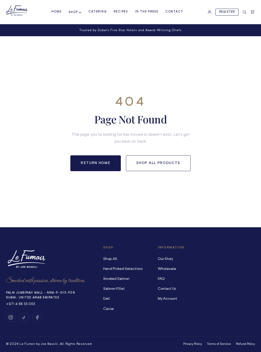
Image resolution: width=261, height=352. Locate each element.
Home (56, 11)
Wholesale (167, 269)
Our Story (165, 259)
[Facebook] (37, 317)
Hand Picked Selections (123, 269)
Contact (174, 11)
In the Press (146, 11)
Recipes (121, 11)
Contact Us (167, 289)
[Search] (244, 12)
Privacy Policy (192, 344)
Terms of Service (219, 344)
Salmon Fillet (114, 289)
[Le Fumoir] (17, 11)
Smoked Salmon (116, 279)
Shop (73, 12)
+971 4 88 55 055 (20, 304)
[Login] (209, 12)
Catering (97, 11)
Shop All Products (158, 163)
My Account (167, 298)
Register (227, 12)
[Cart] (252, 12)
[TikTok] (24, 317)
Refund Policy (245, 344)
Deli (106, 298)
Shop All (110, 259)
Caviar (108, 309)
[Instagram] (10, 317)
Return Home (95, 163)
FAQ (161, 279)
